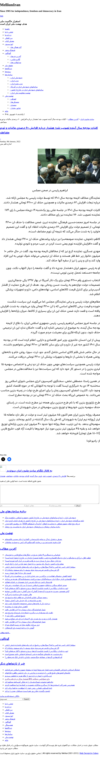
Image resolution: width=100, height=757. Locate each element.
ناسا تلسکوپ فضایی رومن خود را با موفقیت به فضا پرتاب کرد (28, 688)
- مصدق (13, 105)
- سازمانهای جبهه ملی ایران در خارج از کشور (26, 90)
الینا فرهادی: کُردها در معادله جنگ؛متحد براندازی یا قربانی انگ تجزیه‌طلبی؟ (33, 657)
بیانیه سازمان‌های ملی (13, 511)
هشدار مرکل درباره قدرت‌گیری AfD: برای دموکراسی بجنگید (27, 679)
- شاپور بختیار (15, 108)
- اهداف (13, 99)
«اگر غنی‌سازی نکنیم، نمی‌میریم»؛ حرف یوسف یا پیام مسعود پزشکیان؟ (32, 570)
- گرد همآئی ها (15, 47)
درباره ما (8, 35)
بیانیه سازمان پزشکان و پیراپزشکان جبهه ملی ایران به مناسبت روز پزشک (32, 527)
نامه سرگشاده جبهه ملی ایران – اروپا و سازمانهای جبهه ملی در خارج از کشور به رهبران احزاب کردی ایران (44, 520)
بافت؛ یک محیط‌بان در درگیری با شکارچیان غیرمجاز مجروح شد (29, 612)
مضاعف (9, 476)
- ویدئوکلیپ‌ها (15, 62)
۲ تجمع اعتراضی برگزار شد (15, 615)
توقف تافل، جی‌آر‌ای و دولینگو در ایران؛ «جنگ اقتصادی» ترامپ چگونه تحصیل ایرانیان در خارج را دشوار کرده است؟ (48, 558)
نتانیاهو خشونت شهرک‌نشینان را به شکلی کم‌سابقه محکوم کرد (29, 682)
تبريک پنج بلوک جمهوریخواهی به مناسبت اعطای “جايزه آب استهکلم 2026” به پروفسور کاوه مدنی (42, 524)
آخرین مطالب (73, 119)
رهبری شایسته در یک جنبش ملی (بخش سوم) (23, 600)
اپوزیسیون (9, 44)
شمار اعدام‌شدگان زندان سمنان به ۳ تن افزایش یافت (25, 609)
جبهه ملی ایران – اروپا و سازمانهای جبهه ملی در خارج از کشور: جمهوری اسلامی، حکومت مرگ (40, 517)
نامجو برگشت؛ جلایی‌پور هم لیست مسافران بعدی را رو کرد (27, 691)
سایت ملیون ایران (87, 119)
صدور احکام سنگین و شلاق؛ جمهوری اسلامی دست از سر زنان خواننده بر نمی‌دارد (36, 585)
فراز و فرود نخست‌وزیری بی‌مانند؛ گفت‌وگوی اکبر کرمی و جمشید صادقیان (33, 542)
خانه (6, 111)
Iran (1, 16)
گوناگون (8, 53)
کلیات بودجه (24, 476)
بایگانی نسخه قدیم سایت (9, 696)
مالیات (16, 476)
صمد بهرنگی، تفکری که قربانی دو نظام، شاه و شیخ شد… (26, 597)
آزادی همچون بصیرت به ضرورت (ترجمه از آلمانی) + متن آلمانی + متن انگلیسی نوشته (37, 591)
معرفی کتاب (9, 41)
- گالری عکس (15, 59)
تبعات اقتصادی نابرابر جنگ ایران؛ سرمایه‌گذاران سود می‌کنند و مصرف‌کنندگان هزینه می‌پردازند (40, 579)
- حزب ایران (14, 80)
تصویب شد (47, 476)
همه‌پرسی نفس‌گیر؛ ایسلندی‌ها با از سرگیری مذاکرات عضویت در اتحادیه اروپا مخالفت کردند (40, 685)
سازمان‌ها (8, 74)
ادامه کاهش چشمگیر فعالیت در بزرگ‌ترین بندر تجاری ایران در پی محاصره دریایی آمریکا (38, 576)
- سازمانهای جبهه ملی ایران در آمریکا (24, 87)
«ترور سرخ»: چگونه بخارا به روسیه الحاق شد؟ (22, 625)
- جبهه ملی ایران (16, 77)
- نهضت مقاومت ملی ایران (20, 93)
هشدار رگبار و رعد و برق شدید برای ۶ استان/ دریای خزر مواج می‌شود (31, 619)
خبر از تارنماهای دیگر (12, 663)
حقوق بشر (9, 65)
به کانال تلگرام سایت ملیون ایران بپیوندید (29, 471)
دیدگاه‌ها (8, 68)
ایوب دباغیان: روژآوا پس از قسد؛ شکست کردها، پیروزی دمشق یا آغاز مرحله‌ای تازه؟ (36, 588)
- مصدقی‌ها (14, 102)
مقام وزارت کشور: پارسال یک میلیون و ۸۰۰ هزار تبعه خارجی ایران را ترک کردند (34, 564)
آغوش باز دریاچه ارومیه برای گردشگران (19, 628)
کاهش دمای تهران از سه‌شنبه (16, 606)
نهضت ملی (9, 96)
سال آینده (34, 476)
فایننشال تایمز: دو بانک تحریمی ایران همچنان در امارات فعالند (28, 582)
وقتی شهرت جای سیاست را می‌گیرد (18, 594)
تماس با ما (9, 32)
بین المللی (9, 38)
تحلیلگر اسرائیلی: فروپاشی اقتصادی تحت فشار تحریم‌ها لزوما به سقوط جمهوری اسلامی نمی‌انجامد (42, 670)
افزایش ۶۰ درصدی (59, 476)
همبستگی (9, 725)
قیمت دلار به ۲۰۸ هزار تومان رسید (18, 573)
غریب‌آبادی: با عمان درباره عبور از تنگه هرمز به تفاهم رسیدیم (28, 676)
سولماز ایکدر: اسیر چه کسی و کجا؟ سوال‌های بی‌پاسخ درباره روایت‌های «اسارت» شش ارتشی (40, 567)
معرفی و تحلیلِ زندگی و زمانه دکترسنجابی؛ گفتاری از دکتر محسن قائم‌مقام (33, 539)
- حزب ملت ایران (16, 84)
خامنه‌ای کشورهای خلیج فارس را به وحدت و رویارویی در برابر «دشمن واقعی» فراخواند (37, 673)
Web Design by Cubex (89, 753)
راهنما (7, 29)
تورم (40, 476)
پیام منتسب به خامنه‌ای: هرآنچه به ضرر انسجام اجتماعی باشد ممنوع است (34, 654)
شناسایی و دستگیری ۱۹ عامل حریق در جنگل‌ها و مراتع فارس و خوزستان (32, 555)
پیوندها (8, 71)
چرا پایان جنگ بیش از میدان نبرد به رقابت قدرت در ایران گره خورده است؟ (33, 561)
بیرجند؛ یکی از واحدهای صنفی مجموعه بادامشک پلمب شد (27, 603)
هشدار (2, 476)
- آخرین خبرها (15, 56)
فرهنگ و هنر (10, 50)
